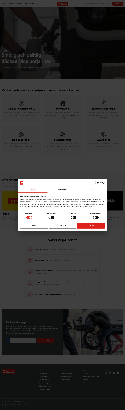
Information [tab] (62, 189)
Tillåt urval (62, 225)
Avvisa (34, 225)
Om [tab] (92, 189)
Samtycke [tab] (32, 190)
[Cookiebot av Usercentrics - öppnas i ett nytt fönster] (96, 182)
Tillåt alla (91, 225)
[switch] (51, 217)
